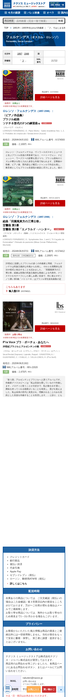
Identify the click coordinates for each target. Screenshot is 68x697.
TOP (6, 28)
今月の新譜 (14, 12)
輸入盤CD (20, 291)
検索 (60, 20)
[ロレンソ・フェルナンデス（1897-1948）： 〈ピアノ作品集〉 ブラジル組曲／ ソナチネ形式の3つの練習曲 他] (18, 85)
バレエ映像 (33, 12)
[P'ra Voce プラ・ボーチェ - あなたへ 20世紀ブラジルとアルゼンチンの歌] (18, 316)
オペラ (50, 12)
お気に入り (33, 689)
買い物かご (49, 689)
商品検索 (9, 20)
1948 (26, 53)
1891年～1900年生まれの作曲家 (28, 28)
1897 (19, 53)
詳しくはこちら (18, 583)
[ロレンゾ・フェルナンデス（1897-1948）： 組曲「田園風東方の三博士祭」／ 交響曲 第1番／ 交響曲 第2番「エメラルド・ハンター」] (18, 191)
